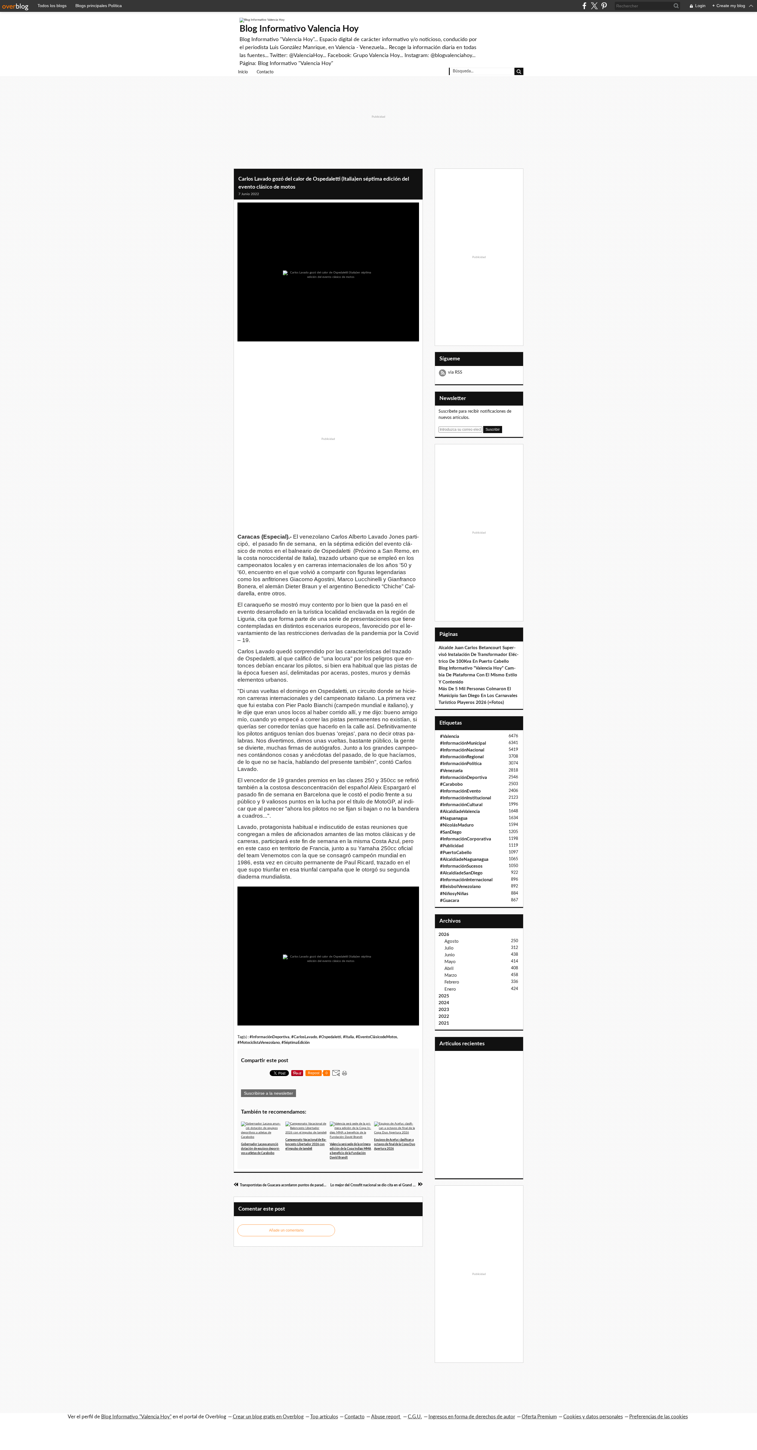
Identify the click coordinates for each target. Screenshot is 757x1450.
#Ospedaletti (330, 1037)
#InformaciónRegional (462, 757)
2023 (444, 1009)
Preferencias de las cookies (658, 1416)
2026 (444, 934)
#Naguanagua (454, 818)
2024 (444, 1003)
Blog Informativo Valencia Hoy (299, 29)
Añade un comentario (286, 1230)
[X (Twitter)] (594, 5)
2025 (444, 996)
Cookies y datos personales (593, 1416)
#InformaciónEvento (460, 791)
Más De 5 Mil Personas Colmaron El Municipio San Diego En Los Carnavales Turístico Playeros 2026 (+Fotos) (478, 696)
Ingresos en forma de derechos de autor (471, 1416)
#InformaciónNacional (462, 750)
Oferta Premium (539, 1416)
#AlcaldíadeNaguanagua (464, 859)
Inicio (243, 72)
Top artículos (324, 1416)
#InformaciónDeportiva (269, 1037)
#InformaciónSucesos (461, 866)
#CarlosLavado (304, 1037)
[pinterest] (604, 5)
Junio (449, 955)
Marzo (450, 975)
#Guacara (449, 900)
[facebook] (584, 5)
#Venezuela (451, 771)
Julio (449, 948)
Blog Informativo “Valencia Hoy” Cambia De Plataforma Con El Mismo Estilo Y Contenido (478, 675)
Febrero (451, 982)
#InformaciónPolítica (461, 764)
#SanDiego (451, 832)
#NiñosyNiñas (454, 894)
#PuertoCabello (456, 852)
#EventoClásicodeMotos (376, 1037)
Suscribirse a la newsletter (268, 1093)
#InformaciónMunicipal (463, 743)
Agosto (451, 941)
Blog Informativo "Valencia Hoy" (136, 1416)
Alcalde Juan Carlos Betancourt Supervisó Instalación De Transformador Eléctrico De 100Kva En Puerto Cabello (479, 655)
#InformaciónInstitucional (465, 798)
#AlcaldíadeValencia (460, 811)
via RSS (455, 372)
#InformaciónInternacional (466, 880)
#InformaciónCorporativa (465, 839)
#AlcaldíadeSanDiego (461, 873)
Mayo (450, 962)
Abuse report (386, 1416)
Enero (450, 989)
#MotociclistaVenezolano (258, 1042)
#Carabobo (451, 784)
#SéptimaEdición (296, 1042)
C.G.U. (415, 1416)
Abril (449, 968)
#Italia (348, 1037)
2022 (444, 1016)
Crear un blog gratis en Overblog (268, 1416)
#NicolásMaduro (457, 825)
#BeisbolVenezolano (460, 886)
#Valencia (449, 736)
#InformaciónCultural (461, 805)
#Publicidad (452, 846)
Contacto (265, 72)
